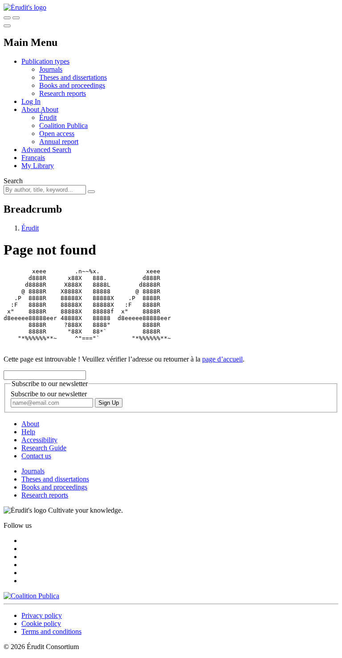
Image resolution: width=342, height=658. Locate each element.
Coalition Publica (63, 125)
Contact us (36, 456)
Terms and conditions (51, 631)
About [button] (31, 109)
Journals (50, 69)
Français (33, 157)
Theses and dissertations (73, 77)
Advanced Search (46, 149)
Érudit (48, 117)
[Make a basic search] (7, 17)
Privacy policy (41, 615)
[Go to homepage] (25, 7)
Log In (31, 101)
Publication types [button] (45, 61)
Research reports (62, 93)
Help (28, 432)
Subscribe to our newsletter (49, 394)
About (49, 109)
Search (13, 181)
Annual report (58, 141)
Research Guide (43, 448)
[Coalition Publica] (31, 596)
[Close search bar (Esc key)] (16, 17)
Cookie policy (41, 623)
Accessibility (39, 440)
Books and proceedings (72, 85)
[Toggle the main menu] (7, 26)
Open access (56, 133)
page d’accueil (222, 359)
